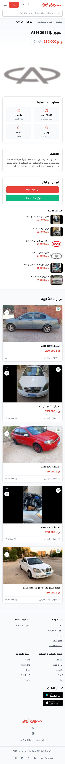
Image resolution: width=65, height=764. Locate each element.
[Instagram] (15, 758)
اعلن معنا (40, 740)
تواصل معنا (58, 641)
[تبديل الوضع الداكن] (29, 5)
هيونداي (59, 670)
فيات (60, 680)
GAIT (15, 751)
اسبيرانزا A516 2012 (50, 467)
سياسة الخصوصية (55, 630)
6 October (25, 675)
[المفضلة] (22, 5)
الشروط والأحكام (56, 646)
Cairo (27, 660)
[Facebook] (35, 758)
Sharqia (26, 680)
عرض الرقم (30, 190)
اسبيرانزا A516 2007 (50, 527)
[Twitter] (29, 758)
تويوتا (60, 675)
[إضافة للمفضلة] (39, 41)
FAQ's (60, 636)
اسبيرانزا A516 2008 (50, 346)
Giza (28, 670)
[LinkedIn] (22, 758)
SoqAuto (32, 751)
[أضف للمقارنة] (6, 312)
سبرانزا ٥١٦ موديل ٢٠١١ (49, 406)
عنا (61, 625)
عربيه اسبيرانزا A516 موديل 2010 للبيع (41, 588)
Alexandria (25, 665)
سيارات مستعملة (44, 21)
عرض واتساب (30, 198)
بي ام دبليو (58, 665)
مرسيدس (59, 660)
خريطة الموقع (27, 740)
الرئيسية (59, 21)
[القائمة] (5, 5)
